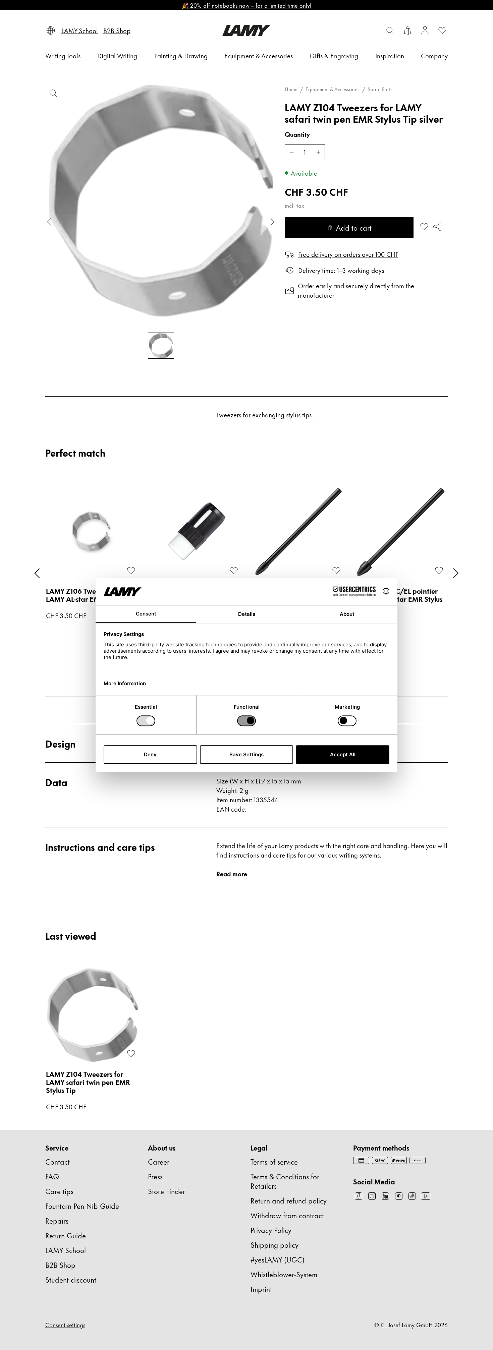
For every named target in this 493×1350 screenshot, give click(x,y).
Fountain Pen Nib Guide (82, 1205)
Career (158, 1161)
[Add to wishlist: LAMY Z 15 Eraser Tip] (233, 570)
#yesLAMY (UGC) (278, 1259)
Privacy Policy (271, 1229)
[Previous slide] (49, 222)
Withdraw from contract (287, 1215)
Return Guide (65, 1235)
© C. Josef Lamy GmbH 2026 (411, 1324)
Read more (231, 873)
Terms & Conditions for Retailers (285, 1181)
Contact (57, 1161)
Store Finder (166, 1190)
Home (291, 89)
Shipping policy (274, 1244)
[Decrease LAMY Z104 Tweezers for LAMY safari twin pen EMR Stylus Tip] (291, 152)
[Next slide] (273, 222)
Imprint (261, 1288)
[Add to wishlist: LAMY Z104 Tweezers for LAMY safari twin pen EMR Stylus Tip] (424, 226)
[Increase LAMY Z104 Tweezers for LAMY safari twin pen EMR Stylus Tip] (318, 152)
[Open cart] (407, 30)
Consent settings (65, 1324)
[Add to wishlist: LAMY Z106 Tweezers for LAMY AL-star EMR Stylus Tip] (131, 570)
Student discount (70, 1279)
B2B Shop (60, 1264)
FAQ (52, 1176)
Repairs (56, 1220)
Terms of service (274, 1161)
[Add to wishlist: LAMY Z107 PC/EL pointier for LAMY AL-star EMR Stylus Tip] (439, 570)
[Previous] (37, 573)
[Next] (455, 573)
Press (155, 1176)
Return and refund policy (289, 1200)
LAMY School (65, 1249)
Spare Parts (380, 89)
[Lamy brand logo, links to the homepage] (246, 30)
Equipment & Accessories (333, 89)
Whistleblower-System (284, 1274)
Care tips (59, 1190)
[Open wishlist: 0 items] (442, 30)
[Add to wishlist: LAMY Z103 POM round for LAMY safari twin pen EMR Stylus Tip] (336, 570)
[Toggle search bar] (390, 30)
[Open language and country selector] (50, 30)
